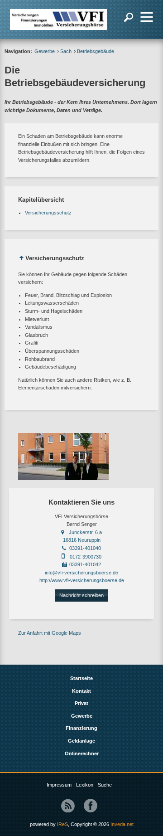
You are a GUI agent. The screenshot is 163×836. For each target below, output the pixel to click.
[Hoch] (21, 259)
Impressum (59, 784)
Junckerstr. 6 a (85, 532)
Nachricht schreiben (81, 595)
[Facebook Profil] (90, 805)
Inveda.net (122, 824)
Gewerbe (44, 51)
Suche (105, 784)
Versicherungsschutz (48, 212)
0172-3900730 (85, 556)
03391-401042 (85, 564)
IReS (62, 824)
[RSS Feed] (68, 805)
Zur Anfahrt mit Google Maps (49, 633)
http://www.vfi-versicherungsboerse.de (81, 580)
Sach (66, 51)
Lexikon (84, 784)
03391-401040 (85, 548)
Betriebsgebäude (95, 51)
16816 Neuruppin (82, 540)
